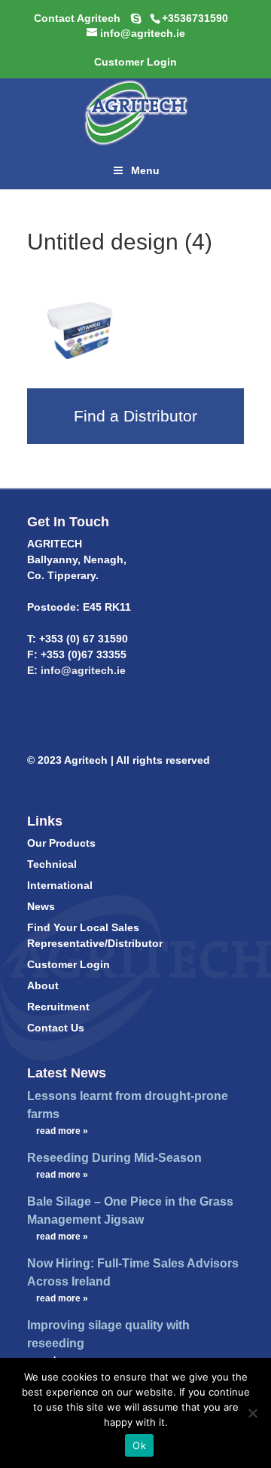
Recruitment (58, 1007)
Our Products (61, 843)
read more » (62, 1131)
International (60, 885)
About (43, 985)
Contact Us (55, 1028)
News (41, 906)
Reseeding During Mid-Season (114, 1157)
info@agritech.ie (82, 670)
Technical (52, 864)
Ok (139, 1445)
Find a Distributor (135, 415)
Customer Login (68, 964)
